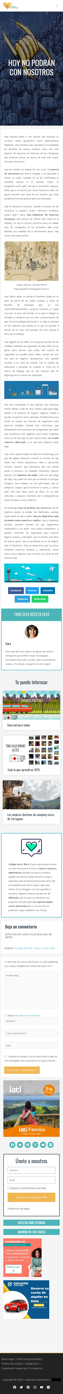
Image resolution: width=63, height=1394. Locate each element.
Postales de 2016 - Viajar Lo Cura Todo (35, 948)
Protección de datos (19, 1208)
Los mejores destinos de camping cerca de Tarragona (30, 816)
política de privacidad (28, 1015)
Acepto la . (28, 1188)
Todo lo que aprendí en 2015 (23, 769)
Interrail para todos (18, 725)
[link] (22, 1257)
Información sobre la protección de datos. (28, 935)
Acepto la (22, 1015)
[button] (16, 590)
